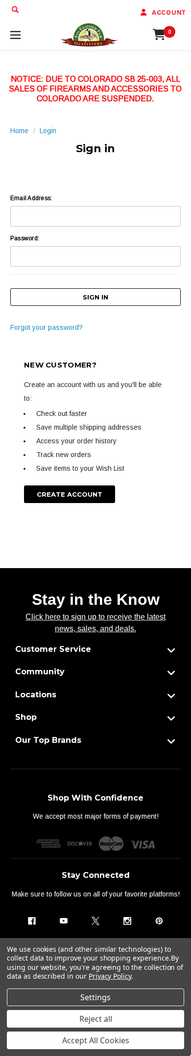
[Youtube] (63, 921)
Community (40, 671)
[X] (95, 921)
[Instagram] (127, 921)
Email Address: (31, 198)
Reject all (95, 1018)
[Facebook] (32, 921)
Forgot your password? (46, 327)
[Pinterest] (159, 921)
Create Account (69, 494)
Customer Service (53, 649)
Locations (35, 694)
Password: (24, 238)
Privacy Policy (110, 976)
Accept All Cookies (95, 1040)
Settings (95, 997)
